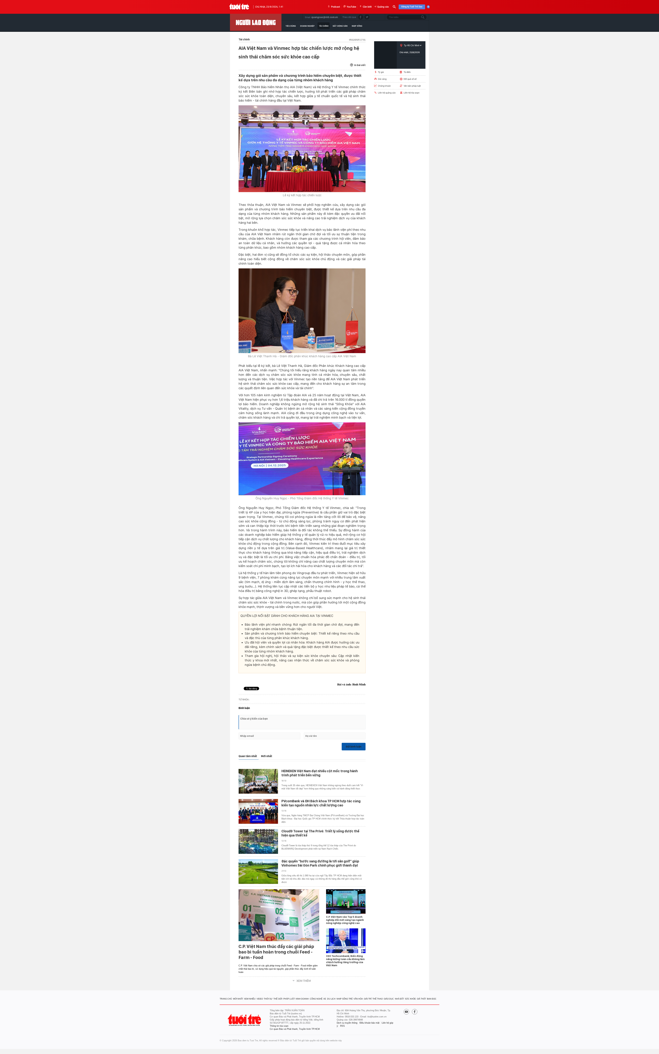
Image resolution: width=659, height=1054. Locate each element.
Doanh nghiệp (307, 26)
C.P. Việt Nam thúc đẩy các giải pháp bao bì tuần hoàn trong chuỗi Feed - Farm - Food (276, 952)
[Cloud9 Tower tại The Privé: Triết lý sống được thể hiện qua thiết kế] (258, 841)
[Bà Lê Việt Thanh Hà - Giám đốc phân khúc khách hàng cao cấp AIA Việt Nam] (302, 310)
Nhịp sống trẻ (345, 999)
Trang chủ (226, 999)
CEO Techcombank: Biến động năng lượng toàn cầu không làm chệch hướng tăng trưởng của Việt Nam (345, 961)
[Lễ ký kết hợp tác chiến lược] (302, 148)
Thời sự (268, 999)
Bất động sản (340, 26)
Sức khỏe (410, 999)
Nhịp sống (357, 26)
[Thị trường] (255, 22)
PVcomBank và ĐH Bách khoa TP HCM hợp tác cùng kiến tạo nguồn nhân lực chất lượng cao (321, 803)
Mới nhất (266, 756)
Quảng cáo (383, 6)
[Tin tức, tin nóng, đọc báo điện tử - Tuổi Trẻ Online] (239, 6)
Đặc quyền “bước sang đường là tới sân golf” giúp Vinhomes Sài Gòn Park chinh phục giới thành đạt (320, 863)
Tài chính (323, 26)
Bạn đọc (431, 999)
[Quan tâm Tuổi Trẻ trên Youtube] (406, 1012)
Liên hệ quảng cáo (387, 92)
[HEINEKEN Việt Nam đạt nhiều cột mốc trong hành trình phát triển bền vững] (258, 781)
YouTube (351, 6)
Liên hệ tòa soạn (411, 92)
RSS (342, 1026)
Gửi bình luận (353, 746)
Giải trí (368, 999)
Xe (324, 999)
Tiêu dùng (290, 26)
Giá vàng (382, 79)
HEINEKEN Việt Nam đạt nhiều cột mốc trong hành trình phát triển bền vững (319, 773)
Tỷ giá (381, 72)
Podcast (335, 6)
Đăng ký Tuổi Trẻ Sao (411, 6)
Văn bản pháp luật (412, 86)
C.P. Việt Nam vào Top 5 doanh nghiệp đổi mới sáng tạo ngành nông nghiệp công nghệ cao (345, 920)
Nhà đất (399, 999)
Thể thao (377, 999)
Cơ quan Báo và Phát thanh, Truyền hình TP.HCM (295, 1029)
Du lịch (331, 999)
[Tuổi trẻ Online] (245, 1020)
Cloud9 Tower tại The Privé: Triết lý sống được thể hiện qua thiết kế (320, 833)
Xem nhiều (250, 999)
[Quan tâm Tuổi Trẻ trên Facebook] (414, 1012)
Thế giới (277, 999)
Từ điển (407, 72)
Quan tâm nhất (248, 756)
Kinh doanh (302, 999)
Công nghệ (316, 999)
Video (260, 999)
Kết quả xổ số (410, 79)
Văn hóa (358, 999)
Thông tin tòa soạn (279, 1026)
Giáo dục (389, 999)
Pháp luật (289, 999)
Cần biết (367, 6)
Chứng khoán (384, 86)
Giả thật (421, 999)
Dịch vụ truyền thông (347, 1023)
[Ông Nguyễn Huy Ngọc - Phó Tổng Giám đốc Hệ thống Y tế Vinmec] (302, 458)
